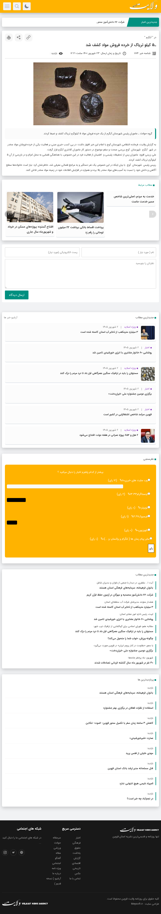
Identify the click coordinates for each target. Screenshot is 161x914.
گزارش (77, 858)
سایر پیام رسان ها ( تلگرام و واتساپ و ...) (127, 539)
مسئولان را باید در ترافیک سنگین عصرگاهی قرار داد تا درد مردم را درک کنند (99, 373)
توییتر (144, 507)
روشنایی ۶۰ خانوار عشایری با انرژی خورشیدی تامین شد (122, 353)
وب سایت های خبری (136, 480)
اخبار (78, 838)
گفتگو (58, 858)
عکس (77, 873)
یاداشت (76, 853)
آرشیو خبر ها (10, 317)
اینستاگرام (142, 494)
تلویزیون (143, 530)
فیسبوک (143, 516)
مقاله (58, 853)
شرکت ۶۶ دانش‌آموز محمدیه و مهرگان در (103, 22)
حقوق (77, 848)
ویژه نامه (56, 868)
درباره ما (56, 873)
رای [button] (151, 548)
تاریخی (76, 868)
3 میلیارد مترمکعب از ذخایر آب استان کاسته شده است (109, 332)
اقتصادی (76, 863)
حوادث (57, 843)
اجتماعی (56, 863)
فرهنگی (76, 843)
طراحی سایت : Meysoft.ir (145, 904)
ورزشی (57, 848)
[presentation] (152, 214)
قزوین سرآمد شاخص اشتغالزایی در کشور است (127, 414)
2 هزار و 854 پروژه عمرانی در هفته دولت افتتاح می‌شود (109, 435)
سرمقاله (57, 838)
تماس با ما (75, 879)
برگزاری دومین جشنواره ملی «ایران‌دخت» (130, 394)
